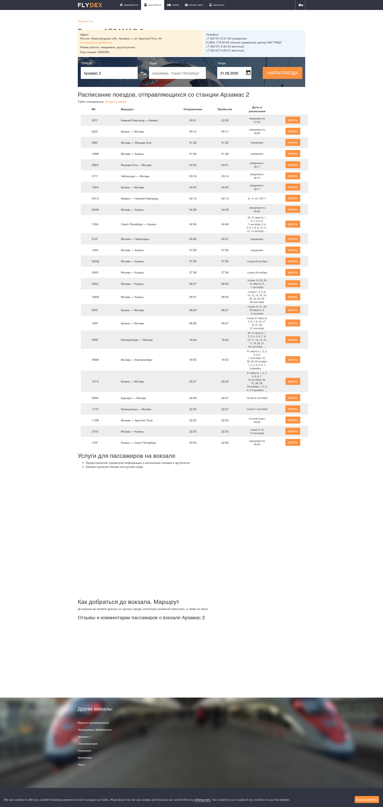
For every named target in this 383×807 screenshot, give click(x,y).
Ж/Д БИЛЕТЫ (154, 5)
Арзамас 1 (84, 736)
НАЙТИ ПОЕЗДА (282, 73)
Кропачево (85, 757)
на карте (85, 42)
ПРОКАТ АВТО (196, 5)
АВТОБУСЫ (218, 5)
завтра (122, 101)
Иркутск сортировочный (93, 722)
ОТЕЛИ (175, 5)
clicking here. (202, 800)
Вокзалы (83, 21)
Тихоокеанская (87, 743)
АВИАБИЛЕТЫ (130, 5)
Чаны (81, 764)
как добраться (103, 42)
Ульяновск (84, 750)
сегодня (110, 101)
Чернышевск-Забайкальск (95, 729)
